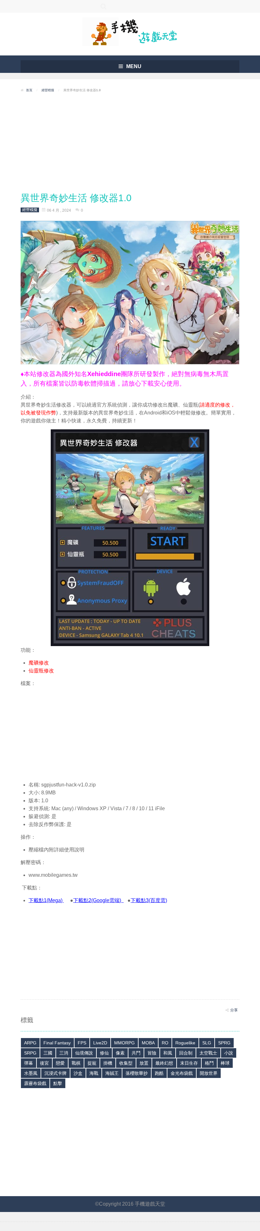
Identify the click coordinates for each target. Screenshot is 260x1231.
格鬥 (209, 1063)
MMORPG (124, 1042)
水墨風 (30, 1073)
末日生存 (189, 1063)
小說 (228, 1052)
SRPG (30, 1052)
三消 (63, 1052)
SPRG (224, 1042)
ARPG (30, 1042)
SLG (206, 1042)
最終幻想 (164, 1063)
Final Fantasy (57, 1042)
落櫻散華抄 (137, 1073)
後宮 (44, 1063)
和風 (167, 1052)
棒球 (225, 1063)
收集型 (126, 1063)
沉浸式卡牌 (55, 1073)
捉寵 (92, 1063)
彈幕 (28, 1063)
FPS (82, 1042)
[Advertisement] (130, 142)
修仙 (104, 1052)
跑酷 (159, 1073)
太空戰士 (208, 1052)
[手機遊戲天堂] (130, 31)
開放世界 (209, 1073)
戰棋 (76, 1063)
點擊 (57, 1083)
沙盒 (78, 1073)
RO (165, 1042)
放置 (144, 1063)
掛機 (107, 1063)
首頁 (29, 90)
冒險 (151, 1052)
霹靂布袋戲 (35, 1083)
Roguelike (185, 1042)
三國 (47, 1052)
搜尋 (104, 6)
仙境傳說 (84, 1052)
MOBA (148, 1042)
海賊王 (112, 1073)
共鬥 (136, 1052)
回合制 (185, 1052)
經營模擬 (48, 90)
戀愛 (60, 1063)
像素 (120, 1052)
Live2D (100, 1042)
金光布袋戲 (182, 1073)
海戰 (93, 1073)
